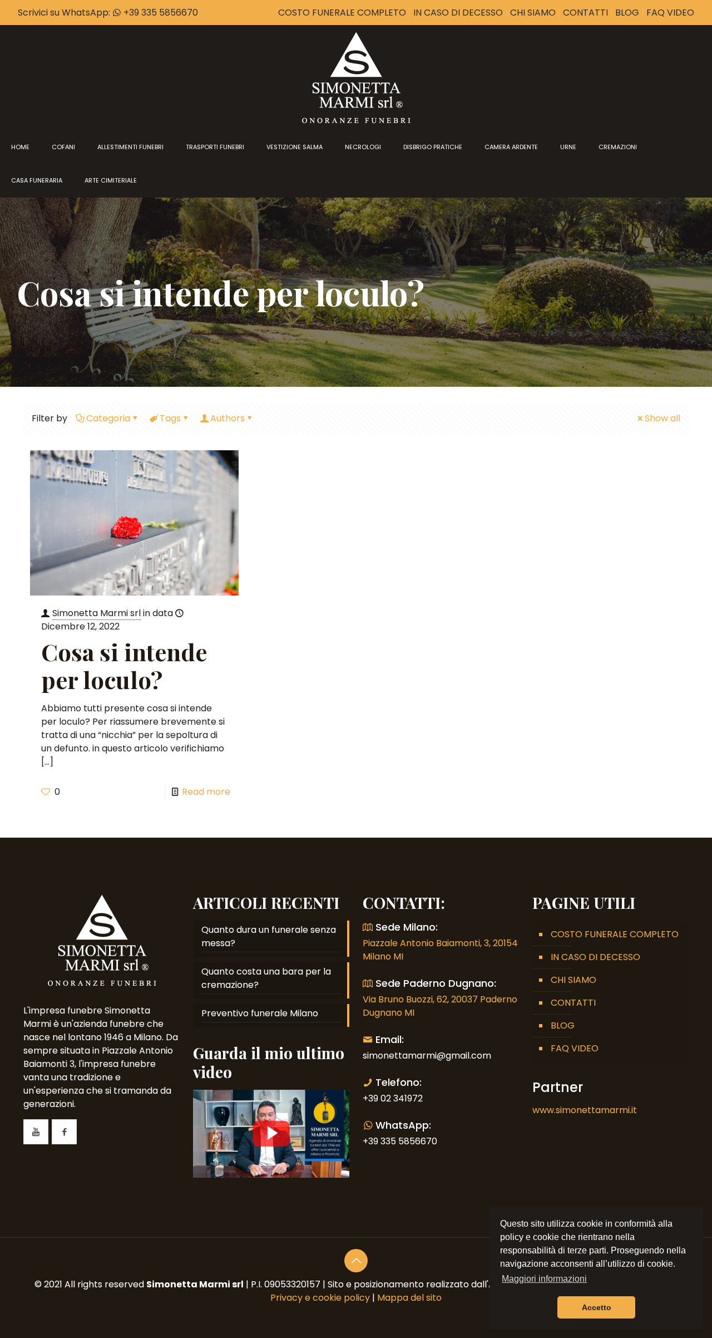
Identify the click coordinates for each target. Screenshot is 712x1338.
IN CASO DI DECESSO (458, 12)
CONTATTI (585, 12)
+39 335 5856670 (159, 12)
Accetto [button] (596, 1307)
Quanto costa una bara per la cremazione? (266, 978)
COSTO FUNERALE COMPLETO (342, 12)
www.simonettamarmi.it (584, 1110)
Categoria (108, 418)
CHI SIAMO (533, 12)
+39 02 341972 (393, 1098)
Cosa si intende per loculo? (124, 665)
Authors (227, 418)
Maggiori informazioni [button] (544, 1278)
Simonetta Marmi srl (96, 613)
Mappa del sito (409, 1297)
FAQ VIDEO (670, 12)
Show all (662, 418)
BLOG (627, 12)
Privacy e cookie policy (320, 1297)
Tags (170, 418)
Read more (206, 791)
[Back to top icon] (356, 1260)
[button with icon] (35, 1131)
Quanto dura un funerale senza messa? (268, 936)
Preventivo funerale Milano (259, 1013)
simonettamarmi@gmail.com (427, 1055)
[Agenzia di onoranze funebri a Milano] (356, 77)
